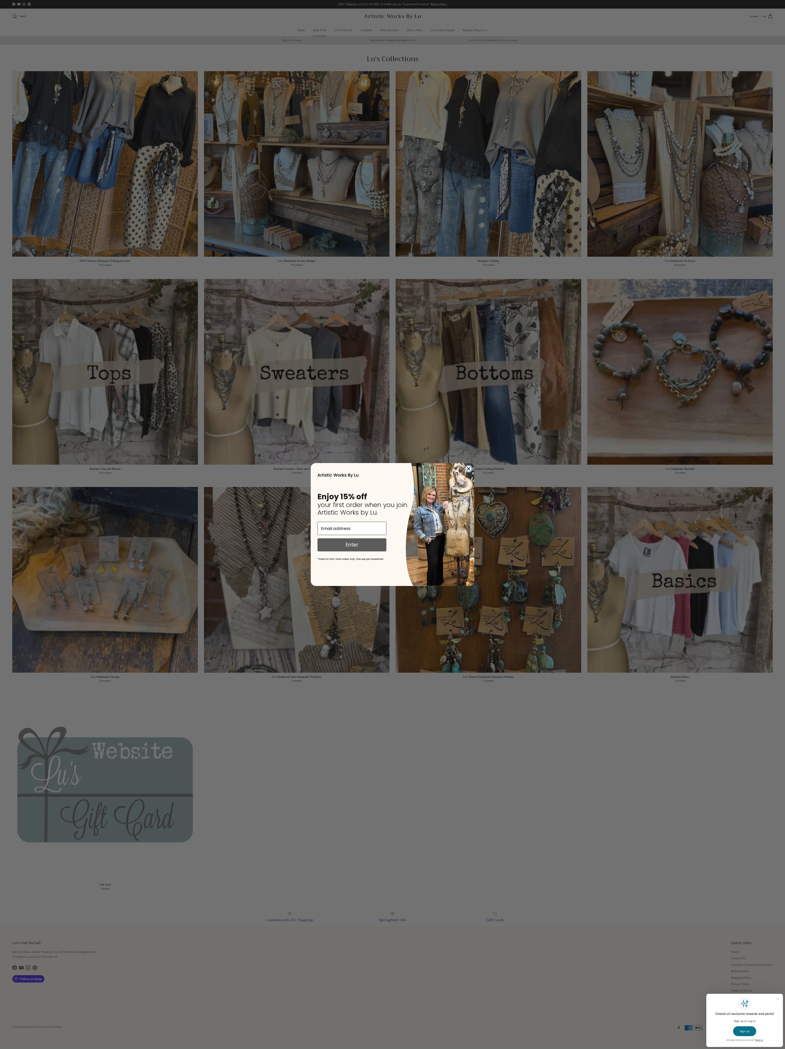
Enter (352, 544)
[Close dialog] (468, 468)
